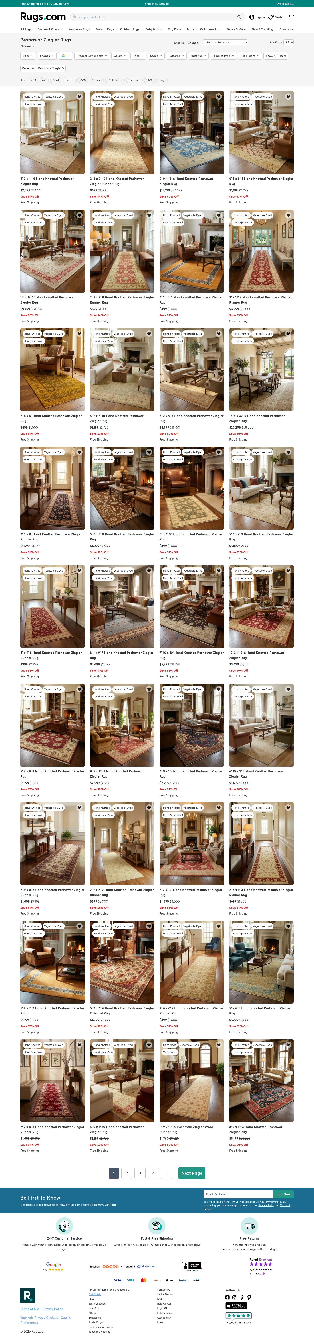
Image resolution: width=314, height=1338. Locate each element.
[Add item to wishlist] (79, 96)
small (56, 80)
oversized (134, 80)
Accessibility (164, 1317)
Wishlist (280, 17)
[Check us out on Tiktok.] (241, 1297)
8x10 (83, 80)
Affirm (92, 1313)
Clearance (286, 29)
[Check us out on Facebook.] (227, 1297)
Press (160, 1322)
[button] (28, 56)
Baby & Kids (153, 29)
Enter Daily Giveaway (101, 1327)
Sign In (260, 17)
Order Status (285, 3)
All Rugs (25, 29)
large (162, 80)
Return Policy (164, 1313)
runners (69, 80)
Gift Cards (95, 1294)
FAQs (160, 1299)
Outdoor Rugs (129, 29)
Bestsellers (95, 1317)
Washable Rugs (79, 29)
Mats (190, 29)
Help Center (164, 1303)
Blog (91, 1299)
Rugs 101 (162, 1308)
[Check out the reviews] (239, 1318)
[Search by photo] (74, 16)
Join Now (283, 1194)
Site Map (94, 1308)
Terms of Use (30, 1309)
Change (193, 43)
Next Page (191, 1173)
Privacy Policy (274, 1201)
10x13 (149, 80)
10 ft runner (115, 80)
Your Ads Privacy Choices (39, 1317)
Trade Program (97, 1322)
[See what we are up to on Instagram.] (234, 1297)
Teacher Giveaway (99, 1331)
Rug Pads (174, 29)
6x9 (44, 80)
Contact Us (163, 1289)
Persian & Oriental (50, 29)
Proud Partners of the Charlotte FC (109, 1289)
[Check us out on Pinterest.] (249, 1297)
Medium (96, 80)
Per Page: (276, 42)
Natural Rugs (105, 29)
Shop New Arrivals (157, 3)
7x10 (33, 80)
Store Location (97, 1303)
